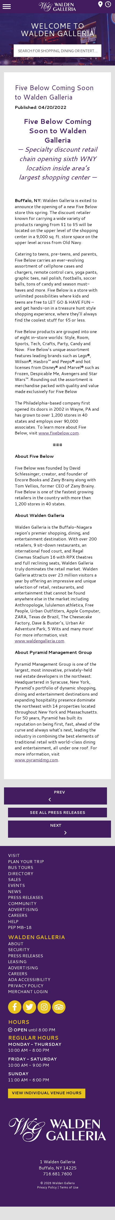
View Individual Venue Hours (47, 1093)
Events (16, 885)
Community (22, 903)
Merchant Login (28, 991)
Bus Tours (20, 867)
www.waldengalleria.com (39, 641)
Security (18, 949)
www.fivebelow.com (59, 433)
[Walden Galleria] (57, 1130)
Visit (14, 855)
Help (13, 921)
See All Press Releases (57, 812)
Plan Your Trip (26, 861)
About (16, 943)
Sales (14, 879)
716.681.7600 (57, 1174)
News (14, 891)
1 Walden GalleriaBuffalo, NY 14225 (57, 1164)
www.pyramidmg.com (36, 760)
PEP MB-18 (20, 927)
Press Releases (25, 897)
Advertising (23, 909)
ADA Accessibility (29, 979)
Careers (17, 915)
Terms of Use (69, 1187)
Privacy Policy (25, 985)
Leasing (17, 961)
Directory (20, 873)
